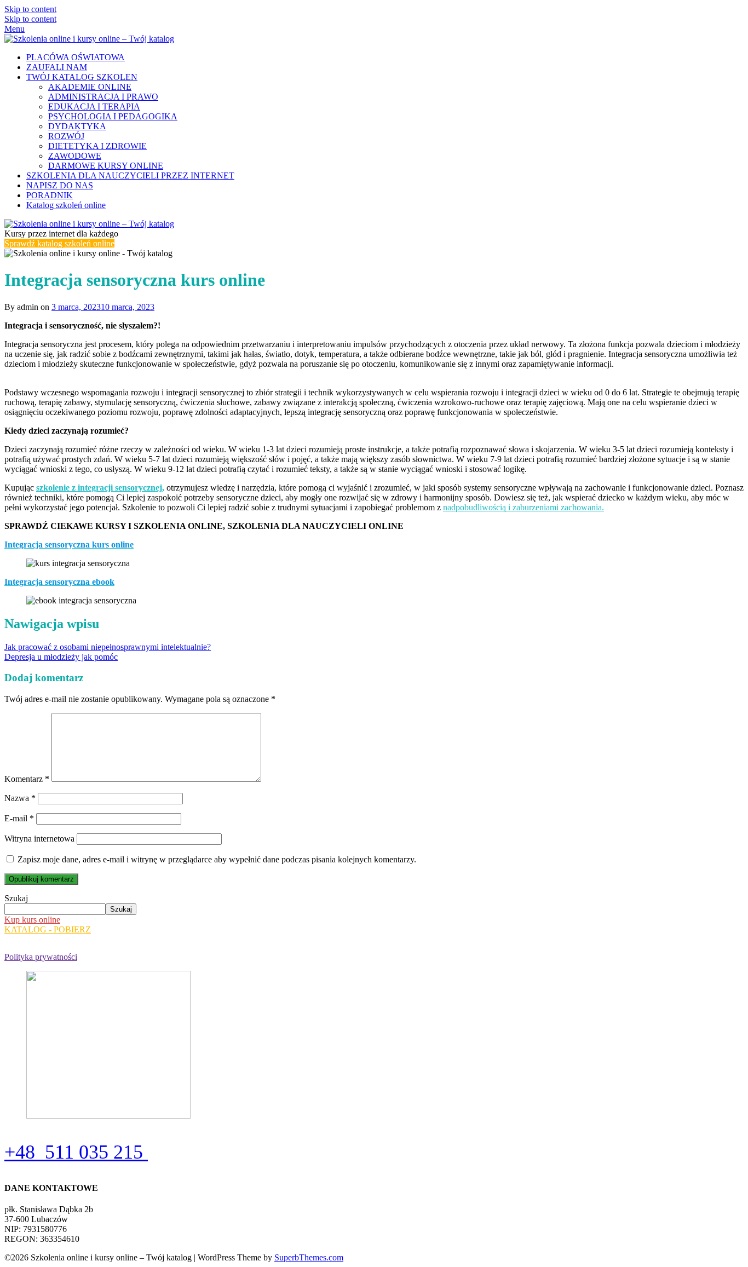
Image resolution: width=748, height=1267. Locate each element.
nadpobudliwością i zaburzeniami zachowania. (523, 507)
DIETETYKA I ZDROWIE (97, 146)
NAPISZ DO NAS (59, 185)
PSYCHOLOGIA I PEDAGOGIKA (112, 116)
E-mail (19, 818)
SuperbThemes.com (308, 1257)
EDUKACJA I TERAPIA (94, 106)
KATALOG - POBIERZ (47, 929)
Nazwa (20, 798)
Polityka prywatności (40, 956)
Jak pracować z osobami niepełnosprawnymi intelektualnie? (107, 647)
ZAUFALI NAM (56, 67)
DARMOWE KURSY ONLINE (105, 165)
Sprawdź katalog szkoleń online (59, 243)
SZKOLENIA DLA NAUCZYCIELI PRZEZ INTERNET (130, 175)
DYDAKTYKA (77, 126)
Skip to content (30, 9)
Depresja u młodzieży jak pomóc (61, 656)
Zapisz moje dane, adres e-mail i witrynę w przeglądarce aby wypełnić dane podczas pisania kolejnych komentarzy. (217, 859)
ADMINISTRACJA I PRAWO (103, 96)
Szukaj (16, 898)
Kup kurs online (32, 919)
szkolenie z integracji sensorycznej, (100, 487)
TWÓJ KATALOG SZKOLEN (81, 77)
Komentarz (26, 779)
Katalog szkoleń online (66, 205)
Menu (14, 28)
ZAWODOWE (74, 155)
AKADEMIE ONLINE (89, 86)
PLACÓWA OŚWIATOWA (75, 57)
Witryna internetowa (39, 838)
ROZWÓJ (66, 136)
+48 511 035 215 (76, 1152)
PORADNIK (49, 195)
